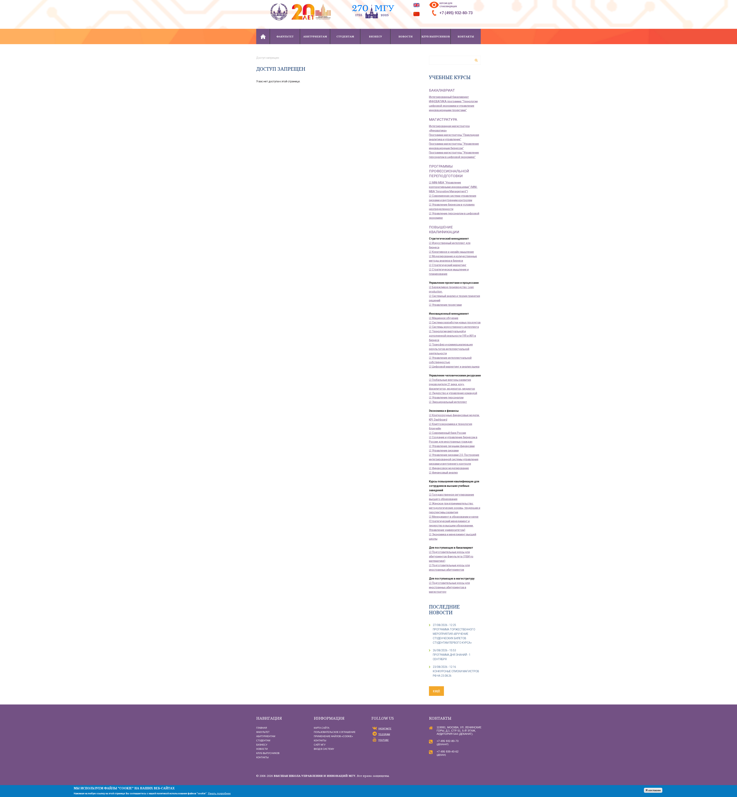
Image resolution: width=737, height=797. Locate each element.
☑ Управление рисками (444, 450)
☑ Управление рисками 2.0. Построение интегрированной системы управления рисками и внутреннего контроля (454, 459)
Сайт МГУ (320, 744)
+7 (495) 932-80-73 (456, 13)
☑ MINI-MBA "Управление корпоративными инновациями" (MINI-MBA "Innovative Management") (453, 187)
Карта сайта (321, 728)
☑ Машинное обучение (443, 318)
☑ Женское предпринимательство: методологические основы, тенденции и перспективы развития (454, 508)
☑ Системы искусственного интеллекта (454, 326)
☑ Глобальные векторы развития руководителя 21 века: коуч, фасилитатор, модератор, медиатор (452, 384)
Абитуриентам (315, 36)
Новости (405, 36)
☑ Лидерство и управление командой (453, 393)
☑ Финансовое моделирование (449, 468)
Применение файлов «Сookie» (333, 736)
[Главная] (301, 2)
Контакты (466, 36)
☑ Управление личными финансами (452, 446)
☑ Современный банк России (447, 432)
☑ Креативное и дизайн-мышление (451, 251)
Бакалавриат (442, 90)
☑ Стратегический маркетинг (447, 265)
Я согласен (653, 790)
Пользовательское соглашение (334, 732)
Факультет (285, 36)
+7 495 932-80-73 (448, 740)
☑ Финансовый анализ (443, 472)
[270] (373, 2)
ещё (436, 691)
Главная (263, 36)
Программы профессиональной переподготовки (449, 171)
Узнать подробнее (219, 793)
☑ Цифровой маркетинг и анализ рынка (454, 366)
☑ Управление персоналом (446, 397)
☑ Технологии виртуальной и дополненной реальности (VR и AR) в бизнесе (452, 336)
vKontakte (384, 728)
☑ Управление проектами (445, 304)
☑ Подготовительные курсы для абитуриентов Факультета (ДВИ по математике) (451, 556)
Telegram (384, 734)
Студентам (345, 36)
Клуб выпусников (435, 36)
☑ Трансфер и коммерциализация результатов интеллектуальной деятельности (451, 349)
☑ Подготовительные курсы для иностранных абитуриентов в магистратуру (449, 587)
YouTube (383, 740)
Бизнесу (375, 36)
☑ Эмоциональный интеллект (448, 401)
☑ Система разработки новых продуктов (455, 322)
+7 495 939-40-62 (448, 751)
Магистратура (443, 119)
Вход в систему (324, 749)
